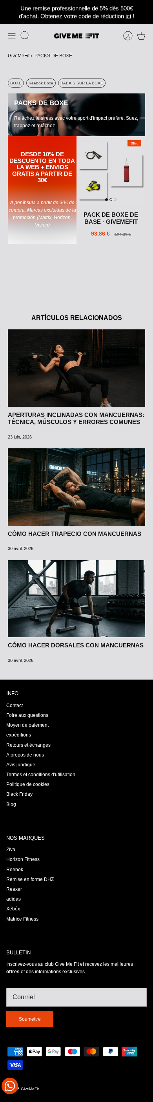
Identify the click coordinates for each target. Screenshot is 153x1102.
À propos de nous (25, 755)
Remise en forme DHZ (30, 879)
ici (128, 16)
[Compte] (124, 35)
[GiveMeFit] (76, 36)
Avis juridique (20, 765)
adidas (13, 899)
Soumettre (30, 1019)
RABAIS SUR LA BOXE (81, 83)
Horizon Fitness (23, 859)
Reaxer (14, 889)
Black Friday (19, 794)
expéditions (18, 735)
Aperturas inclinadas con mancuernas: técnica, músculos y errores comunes (76, 418)
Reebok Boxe (41, 83)
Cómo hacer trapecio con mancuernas (74, 533)
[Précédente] (10, 12)
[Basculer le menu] (11, 35)
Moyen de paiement (27, 725)
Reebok (14, 869)
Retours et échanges (28, 745)
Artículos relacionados (76, 317)
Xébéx (13, 909)
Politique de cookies (27, 784)
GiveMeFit (18, 55)
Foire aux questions (27, 715)
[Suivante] (143, 12)
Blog (11, 804)
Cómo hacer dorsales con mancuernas (76, 645)
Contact (14, 705)
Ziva (10, 849)
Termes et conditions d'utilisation (40, 774)
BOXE (16, 83)
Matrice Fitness (22, 919)
